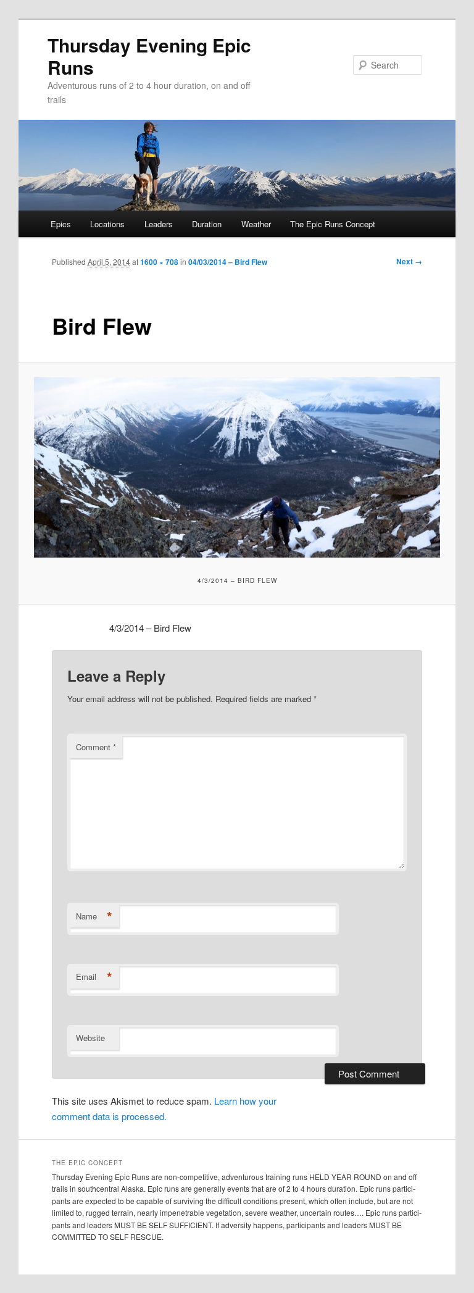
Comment (96, 747)
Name (94, 916)
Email (94, 977)
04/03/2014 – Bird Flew (227, 261)
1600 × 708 (159, 261)
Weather (256, 224)
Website (90, 1038)
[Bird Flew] (237, 467)
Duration (207, 224)
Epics (61, 224)
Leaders (158, 224)
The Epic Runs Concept (332, 224)
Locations (107, 224)
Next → (409, 261)
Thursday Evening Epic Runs (149, 55)
